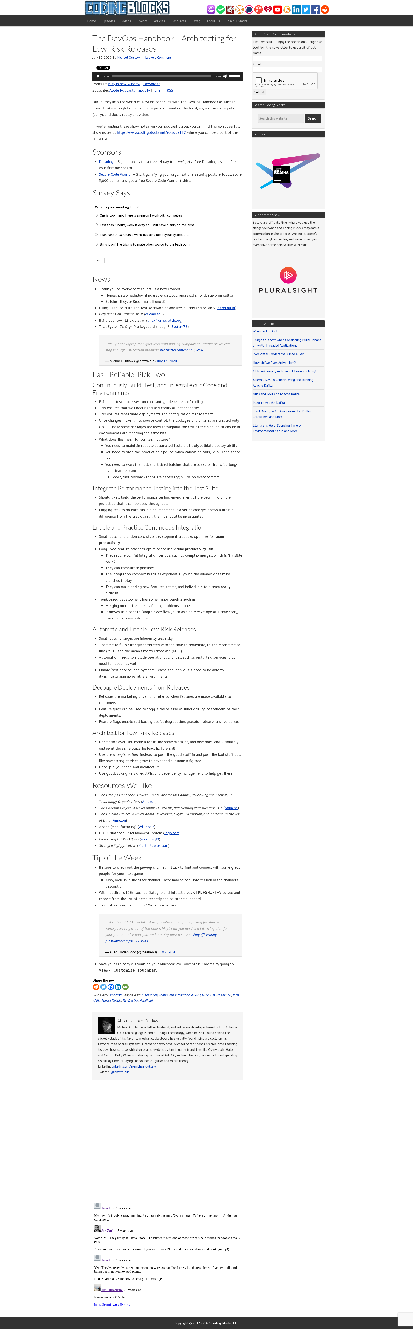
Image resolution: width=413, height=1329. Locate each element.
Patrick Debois (111, 1000)
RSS (170, 90)
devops (196, 995)
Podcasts (116, 995)
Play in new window (124, 83)
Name (257, 53)
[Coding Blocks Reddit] (325, 12)
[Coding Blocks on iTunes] (211, 12)
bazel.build (226, 307)
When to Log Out (265, 331)
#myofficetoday (205, 934)
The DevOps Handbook (137, 1000)
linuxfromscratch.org (164, 320)
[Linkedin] (118, 987)
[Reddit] (96, 987)
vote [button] (99, 260)
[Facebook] (111, 987)
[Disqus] (167, 1143)
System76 (179, 326)
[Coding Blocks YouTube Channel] (277, 12)
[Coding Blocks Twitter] (306, 12)
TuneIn (158, 90)
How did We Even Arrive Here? (274, 362)
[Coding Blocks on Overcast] (239, 12)
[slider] (235, 76)
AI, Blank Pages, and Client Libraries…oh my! (284, 371)
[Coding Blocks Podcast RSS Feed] (287, 12)
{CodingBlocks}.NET (127, 7)
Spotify (144, 90)
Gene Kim (208, 995)
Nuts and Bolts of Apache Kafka (276, 394)
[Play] (98, 76)
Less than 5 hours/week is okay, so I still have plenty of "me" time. (147, 225)
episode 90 (150, 839)
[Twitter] (103, 987)
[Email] (125, 987)
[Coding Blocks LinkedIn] (296, 12)
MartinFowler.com (153, 845)
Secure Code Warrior (115, 174)
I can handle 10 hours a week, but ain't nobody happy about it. (144, 234)
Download (151, 83)
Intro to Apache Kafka (269, 402)
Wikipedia (146, 826)
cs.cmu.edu (154, 314)
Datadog (106, 161)
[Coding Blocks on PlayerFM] (230, 12)
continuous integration (174, 995)
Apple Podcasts (122, 90)
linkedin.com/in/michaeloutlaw (134, 1066)
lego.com (171, 832)
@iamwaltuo (120, 1072)
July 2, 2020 (167, 952)
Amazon (148, 801)
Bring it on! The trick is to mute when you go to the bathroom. (145, 244)
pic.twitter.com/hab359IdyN (181, 349)
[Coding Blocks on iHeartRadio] (268, 12)
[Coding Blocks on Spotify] (220, 12)
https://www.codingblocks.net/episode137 (151, 132)
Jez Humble (223, 995)
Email (257, 64)
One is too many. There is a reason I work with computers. (141, 215)
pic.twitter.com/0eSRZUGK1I (127, 941)
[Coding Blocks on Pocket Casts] (258, 12)
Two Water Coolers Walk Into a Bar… (279, 354)
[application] (167, 76)
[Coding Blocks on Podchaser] (249, 12)
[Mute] (225, 76)
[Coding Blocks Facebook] (315, 12)
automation (150, 995)
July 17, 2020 (166, 361)
